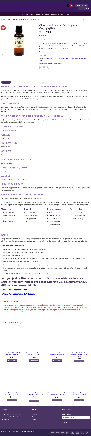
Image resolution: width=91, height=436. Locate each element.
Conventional (66, 58)
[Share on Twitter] (40, 67)
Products (29, 14)
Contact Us (5, 419)
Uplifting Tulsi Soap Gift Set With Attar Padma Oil (79, 393)
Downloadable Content (50, 14)
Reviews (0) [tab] (53, 82)
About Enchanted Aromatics (10, 414)
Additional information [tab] (20, 82)
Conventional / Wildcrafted (78, 58)
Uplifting (59, 63)
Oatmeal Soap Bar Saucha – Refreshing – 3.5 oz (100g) (34, 353)
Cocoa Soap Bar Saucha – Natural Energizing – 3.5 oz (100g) (79, 354)
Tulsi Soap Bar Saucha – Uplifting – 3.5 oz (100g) (12, 393)
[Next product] (84, 19)
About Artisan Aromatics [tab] (39, 82)
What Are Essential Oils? (15, 289)
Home (3, 19)
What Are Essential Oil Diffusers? (19, 294)
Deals (38, 14)
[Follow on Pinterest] (71, 5)
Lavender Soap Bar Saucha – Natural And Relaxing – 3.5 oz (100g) (34, 394)
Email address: (66, 414)
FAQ (68, 14)
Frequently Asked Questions (10, 417)
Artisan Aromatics (58, 58)
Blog (62, 14)
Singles (41, 60)
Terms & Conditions (38, 417)
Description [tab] (6, 82)
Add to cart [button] (11, 360)
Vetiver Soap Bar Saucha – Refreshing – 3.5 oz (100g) (56, 353)
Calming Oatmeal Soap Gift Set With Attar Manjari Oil (11, 353)
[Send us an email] (68, 5)
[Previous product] (88, 19)
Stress (55, 63)
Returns (34, 419)
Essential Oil (45, 63)
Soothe (51, 63)
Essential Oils (49, 58)
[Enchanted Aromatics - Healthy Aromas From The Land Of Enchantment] (45, 7)
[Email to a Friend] (44, 67)
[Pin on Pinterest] (47, 67)
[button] (81, 5)
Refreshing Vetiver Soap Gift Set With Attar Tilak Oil (56, 393)
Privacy (34, 414)
